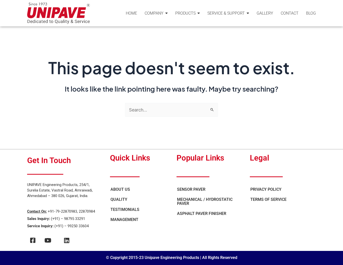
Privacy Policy (265, 189)
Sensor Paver (191, 189)
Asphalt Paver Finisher (201, 213)
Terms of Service (268, 199)
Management (124, 219)
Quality (118, 199)
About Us (120, 189)
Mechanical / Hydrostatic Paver (205, 201)
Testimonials (124, 209)
